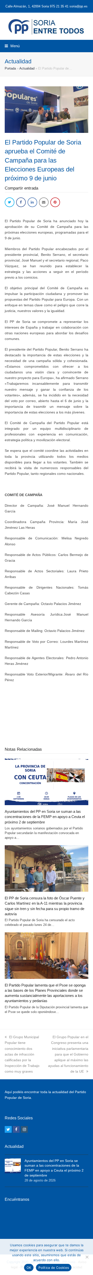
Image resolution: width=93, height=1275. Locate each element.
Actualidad (26, 68)
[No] (86, 1256)
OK (29, 1268)
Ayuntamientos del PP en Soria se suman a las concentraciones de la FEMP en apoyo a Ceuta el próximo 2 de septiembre (45, 816)
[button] (12, 46)
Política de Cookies (53, 1268)
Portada (10, 68)
